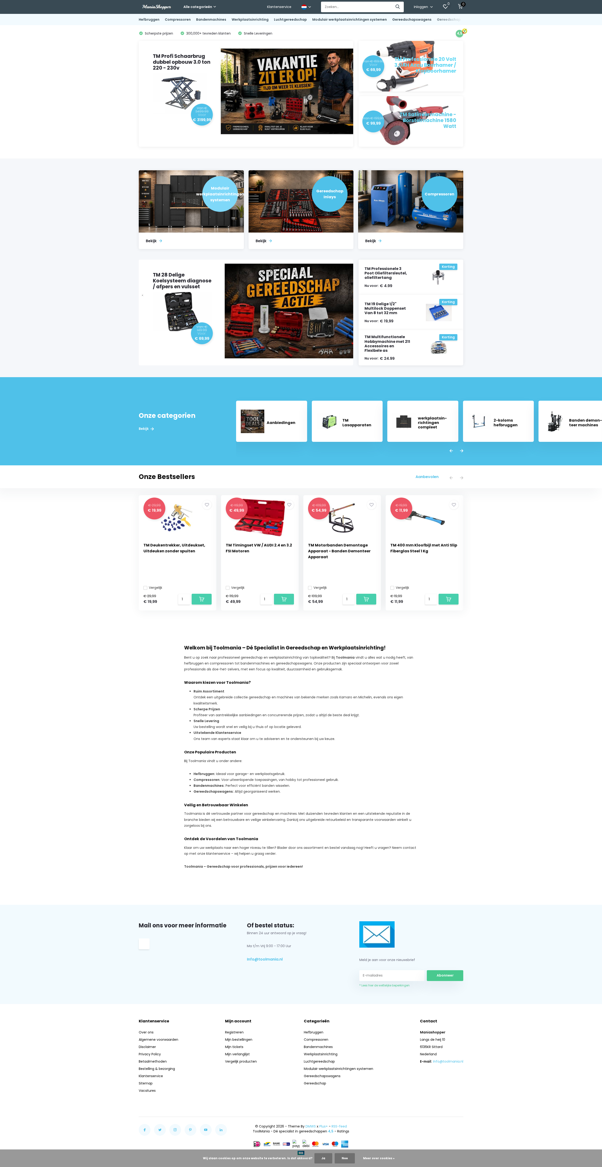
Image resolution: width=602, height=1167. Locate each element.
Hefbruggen (149, 19)
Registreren (234, 1032)
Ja (323, 1158)
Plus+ (323, 1126)
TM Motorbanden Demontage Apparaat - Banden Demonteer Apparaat (339, 551)
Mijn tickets (234, 1046)
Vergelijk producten (241, 1061)
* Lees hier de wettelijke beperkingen (384, 985)
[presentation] (451, 451)
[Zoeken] (398, 7)
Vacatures (147, 1090)
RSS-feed (339, 1126)
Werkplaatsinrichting (250, 19)
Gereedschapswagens (412, 19)
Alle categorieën (197, 6)
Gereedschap (449, 19)
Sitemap (146, 1083)
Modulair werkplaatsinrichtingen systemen (349, 19)
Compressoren (178, 19)
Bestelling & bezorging (157, 1068)
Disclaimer (147, 1046)
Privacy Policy (150, 1054)
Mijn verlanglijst (237, 1054)
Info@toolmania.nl (265, 959)
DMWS (310, 1126)
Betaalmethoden (153, 1061)
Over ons (146, 1032)
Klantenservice (279, 6)
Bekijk (144, 429)
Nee (345, 1158)
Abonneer (445, 975)
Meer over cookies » (379, 1158)
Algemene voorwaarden (158, 1039)
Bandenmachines (211, 19)
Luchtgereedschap (290, 19)
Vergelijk (155, 587)
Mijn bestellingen (238, 1039)
